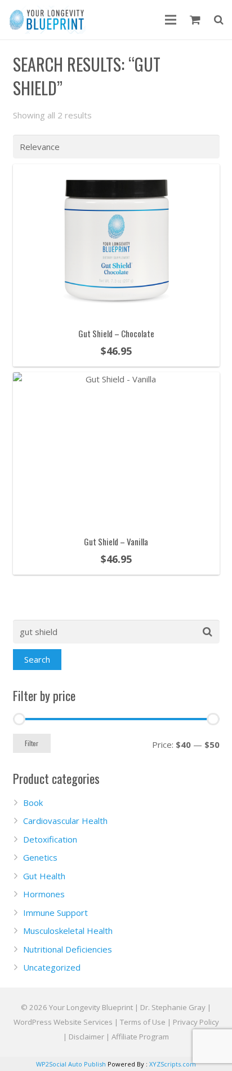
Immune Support (55, 912)
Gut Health (44, 876)
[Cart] (195, 19)
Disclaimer (86, 1037)
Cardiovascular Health (65, 820)
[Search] (218, 19)
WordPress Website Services (63, 1022)
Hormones (44, 894)
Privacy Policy (196, 1022)
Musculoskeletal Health (68, 930)
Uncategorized (52, 967)
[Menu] (170, 20)
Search (37, 659)
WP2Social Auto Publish (71, 1064)
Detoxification (50, 839)
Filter (31, 743)
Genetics (40, 857)
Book (33, 802)
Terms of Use (143, 1022)
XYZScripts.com (172, 1064)
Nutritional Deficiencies (67, 949)
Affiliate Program (140, 1037)
